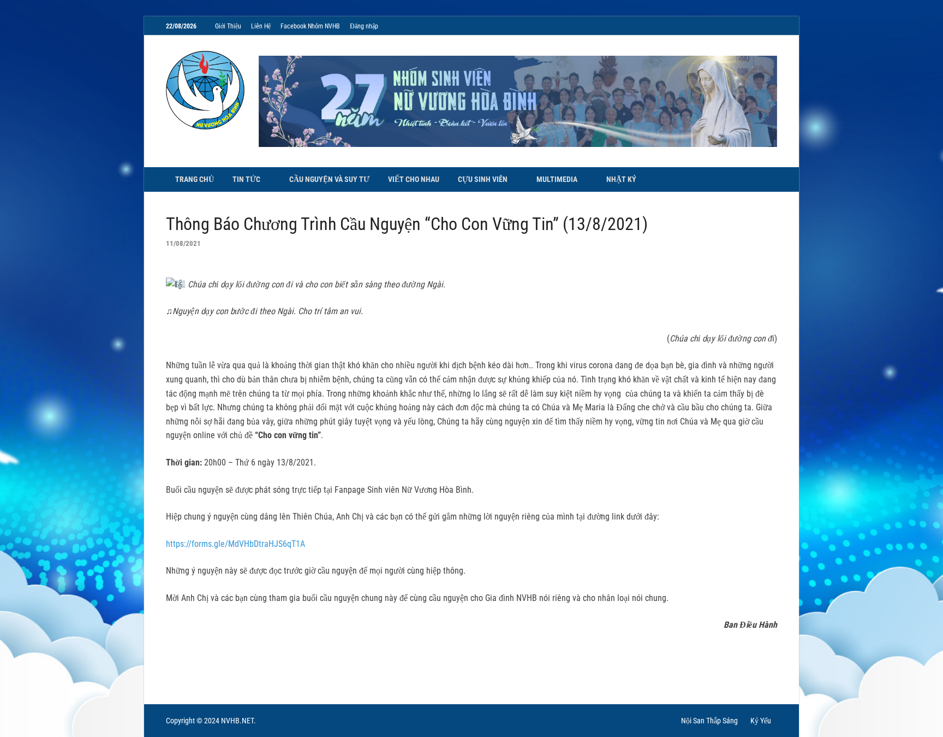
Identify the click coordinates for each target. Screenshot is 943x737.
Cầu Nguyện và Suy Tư (329, 179)
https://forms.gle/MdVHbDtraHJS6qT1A (235, 544)
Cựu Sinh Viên (483, 179)
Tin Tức (246, 179)
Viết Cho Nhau (413, 179)
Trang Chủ (194, 179)
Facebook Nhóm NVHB (310, 26)
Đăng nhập (364, 26)
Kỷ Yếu (760, 720)
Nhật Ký (621, 179)
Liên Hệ (261, 26)
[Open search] (771, 180)
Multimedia (556, 179)
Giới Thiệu (228, 26)
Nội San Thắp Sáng (709, 720)
